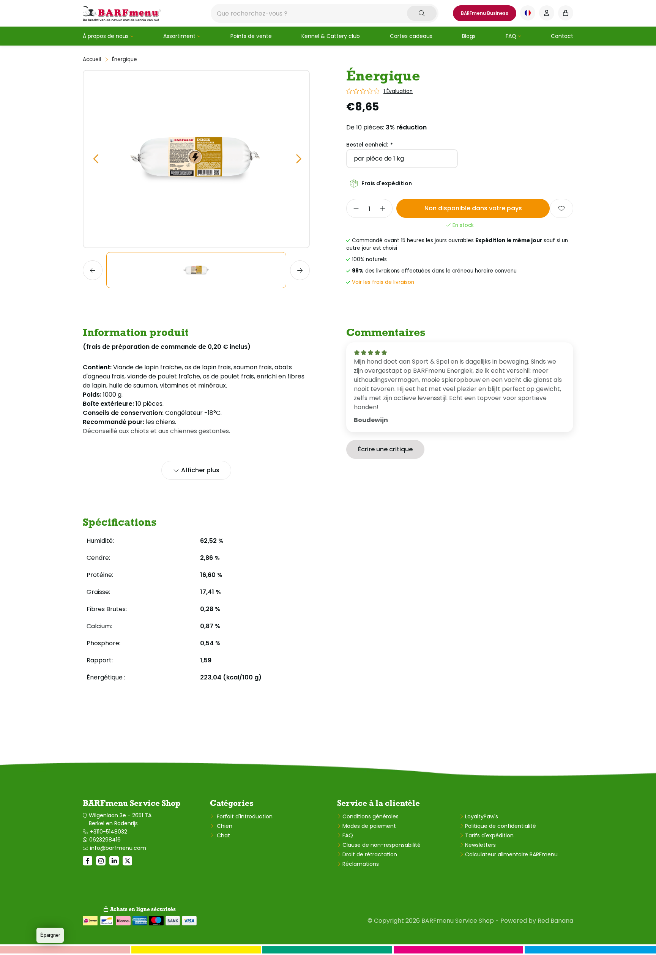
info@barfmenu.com (118, 848)
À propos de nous (106, 36)
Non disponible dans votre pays (473, 208)
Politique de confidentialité (500, 826)
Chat (222, 835)
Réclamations (360, 864)
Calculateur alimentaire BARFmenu (511, 854)
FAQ (511, 36)
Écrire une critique (385, 449)
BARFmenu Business (484, 13)
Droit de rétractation (369, 854)
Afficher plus (200, 470)
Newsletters (480, 845)
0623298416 (105, 839)
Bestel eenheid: (369, 144)
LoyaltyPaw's (481, 816)
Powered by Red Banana (536, 920)
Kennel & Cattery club (330, 36)
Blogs (469, 36)
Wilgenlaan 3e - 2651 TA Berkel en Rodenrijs (120, 819)
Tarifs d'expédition (489, 835)
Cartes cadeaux (411, 36)
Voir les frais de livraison (383, 282)
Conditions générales (370, 816)
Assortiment (179, 36)
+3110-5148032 (108, 831)
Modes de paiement (369, 826)
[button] (95, 159)
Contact (562, 36)
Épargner (50, 935)
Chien (223, 826)
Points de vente (251, 36)
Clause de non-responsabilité (381, 845)
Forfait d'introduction (244, 816)
